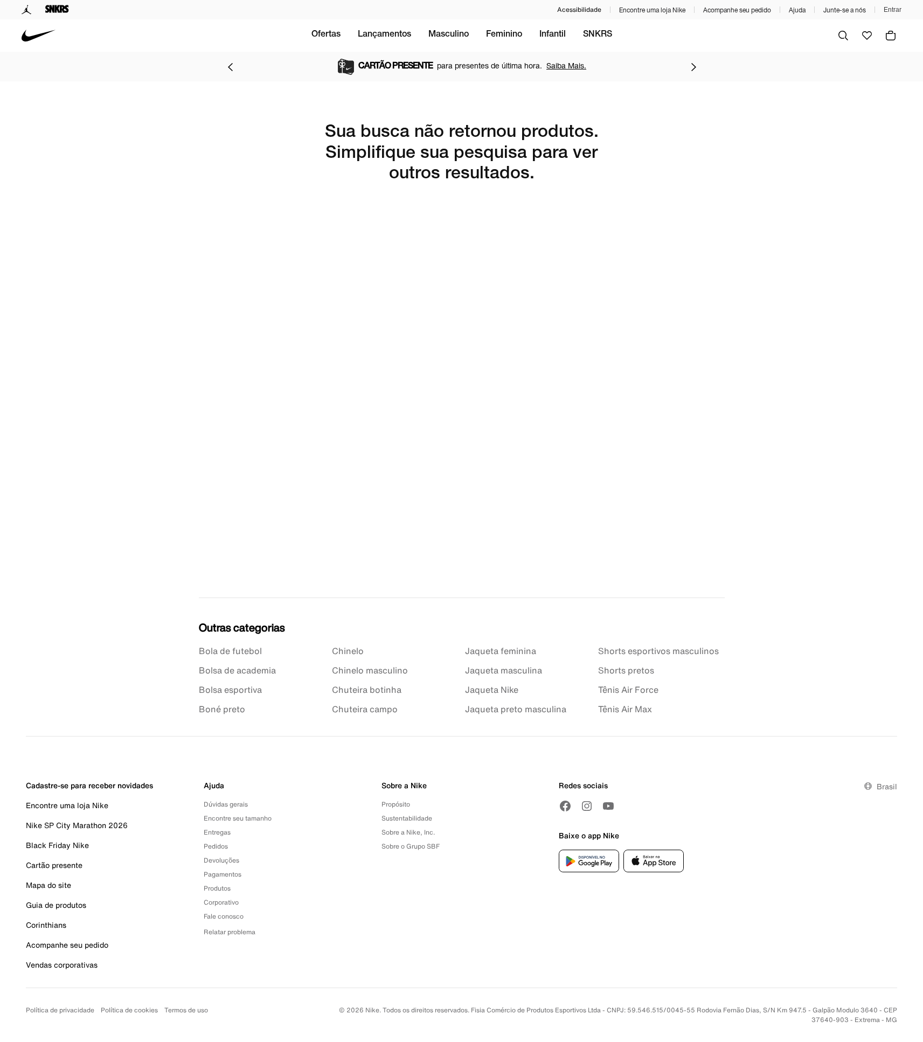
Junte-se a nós (844, 10)
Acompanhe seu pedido (737, 10)
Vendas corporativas (62, 964)
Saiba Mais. (566, 65)
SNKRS (597, 35)
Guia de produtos (56, 905)
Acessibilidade (579, 9)
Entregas (217, 832)
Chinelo (348, 650)
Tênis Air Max (625, 709)
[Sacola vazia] (890, 35)
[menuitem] (326, 35)
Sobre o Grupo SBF (410, 846)
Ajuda (797, 10)
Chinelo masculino (370, 670)
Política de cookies (129, 1010)
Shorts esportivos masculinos (658, 650)
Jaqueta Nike (491, 689)
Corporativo (221, 902)
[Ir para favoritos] (867, 35)
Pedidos (216, 846)
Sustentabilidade (406, 818)
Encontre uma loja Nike (652, 10)
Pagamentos (222, 874)
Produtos (217, 888)
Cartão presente (54, 865)
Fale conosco (224, 916)
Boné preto (222, 709)
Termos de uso (186, 1010)
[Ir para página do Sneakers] (57, 10)
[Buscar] (843, 35)
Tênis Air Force (628, 689)
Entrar (892, 9)
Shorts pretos (626, 670)
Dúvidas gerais (226, 804)
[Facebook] (565, 806)
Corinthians (46, 924)
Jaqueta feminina (500, 650)
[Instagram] (586, 806)
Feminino (504, 35)
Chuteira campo (365, 709)
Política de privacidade (60, 1010)
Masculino (448, 35)
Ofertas (326, 35)
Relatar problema (229, 931)
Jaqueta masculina (503, 670)
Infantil (552, 35)
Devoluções (221, 860)
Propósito (395, 804)
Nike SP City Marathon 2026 (77, 825)
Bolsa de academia (237, 670)
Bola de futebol (230, 650)
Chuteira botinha (366, 689)
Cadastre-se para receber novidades (89, 785)
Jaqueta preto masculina (515, 709)
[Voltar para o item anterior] (230, 67)
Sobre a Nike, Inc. (408, 832)
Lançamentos (384, 35)
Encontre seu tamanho (238, 818)
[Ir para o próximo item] (693, 67)
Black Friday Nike (57, 845)
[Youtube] (608, 806)
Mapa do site (48, 885)
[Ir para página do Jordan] (27, 10)
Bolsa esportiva (230, 689)
